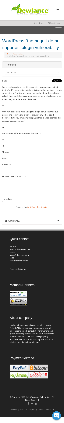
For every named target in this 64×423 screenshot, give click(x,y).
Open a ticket (15, 269)
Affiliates (13, 409)
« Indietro (8, 199)
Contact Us (49, 409)
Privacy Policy (31, 409)
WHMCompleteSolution (37, 207)
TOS (22, 409)
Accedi (43, 23)
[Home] (29, 15)
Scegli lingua (55, 23)
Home (9, 54)
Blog (41, 409)
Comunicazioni (18, 54)
